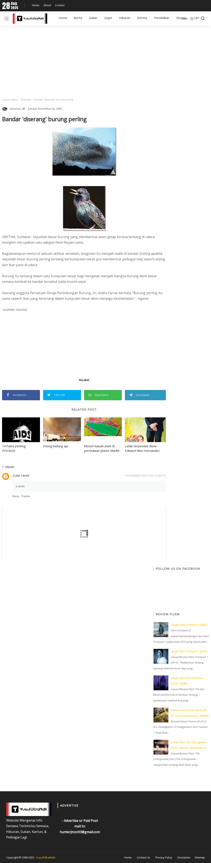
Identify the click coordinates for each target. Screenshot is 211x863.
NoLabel (26, 99)
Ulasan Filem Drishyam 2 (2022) (189, 625)
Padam (25, 496)
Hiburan (124, 18)
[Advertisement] (105, 62)
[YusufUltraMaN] (30, 19)
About (47, 5)
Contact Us (143, 857)
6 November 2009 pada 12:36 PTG (145, 475)
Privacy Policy (163, 857)
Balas (15, 496)
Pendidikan (161, 18)
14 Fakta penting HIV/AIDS (14, 448)
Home (35, 5)
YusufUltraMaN (45, 857)
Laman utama (10, 99)
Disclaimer (183, 857)
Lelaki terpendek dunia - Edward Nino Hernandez (142, 448)
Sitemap (200, 857)
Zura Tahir (20, 476)
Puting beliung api (55, 446)
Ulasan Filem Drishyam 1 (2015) (189, 651)
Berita (78, 18)
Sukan (93, 18)
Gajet (108, 18)
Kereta (142, 18)
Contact (59, 5)
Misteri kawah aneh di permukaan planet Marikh (102, 448)
